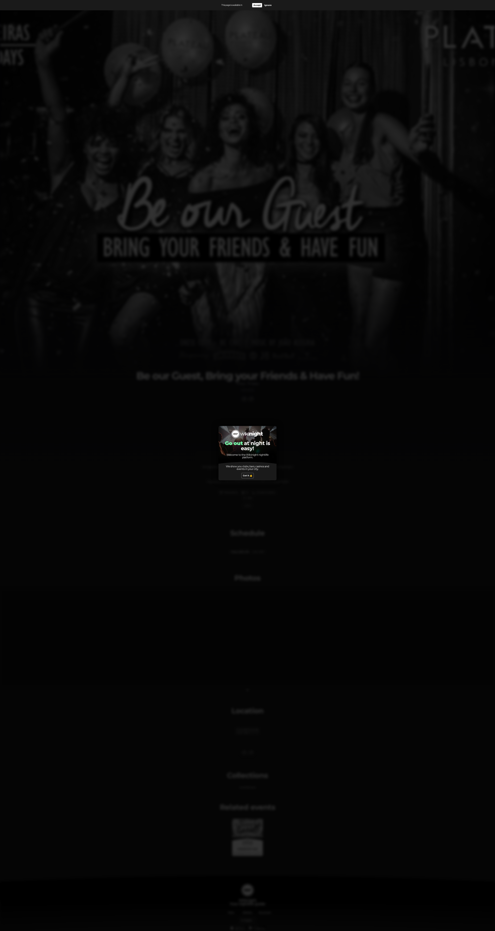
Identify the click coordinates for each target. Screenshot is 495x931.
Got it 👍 (247, 475)
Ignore (268, 5)
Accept (257, 5)
